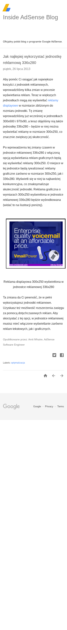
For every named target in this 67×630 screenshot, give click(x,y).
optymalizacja (18, 362)
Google (37, 406)
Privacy (49, 406)
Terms (60, 406)
